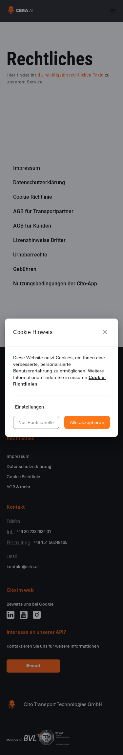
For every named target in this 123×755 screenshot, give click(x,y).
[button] (105, 332)
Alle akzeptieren (87, 422)
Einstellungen (29, 407)
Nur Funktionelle (36, 422)
